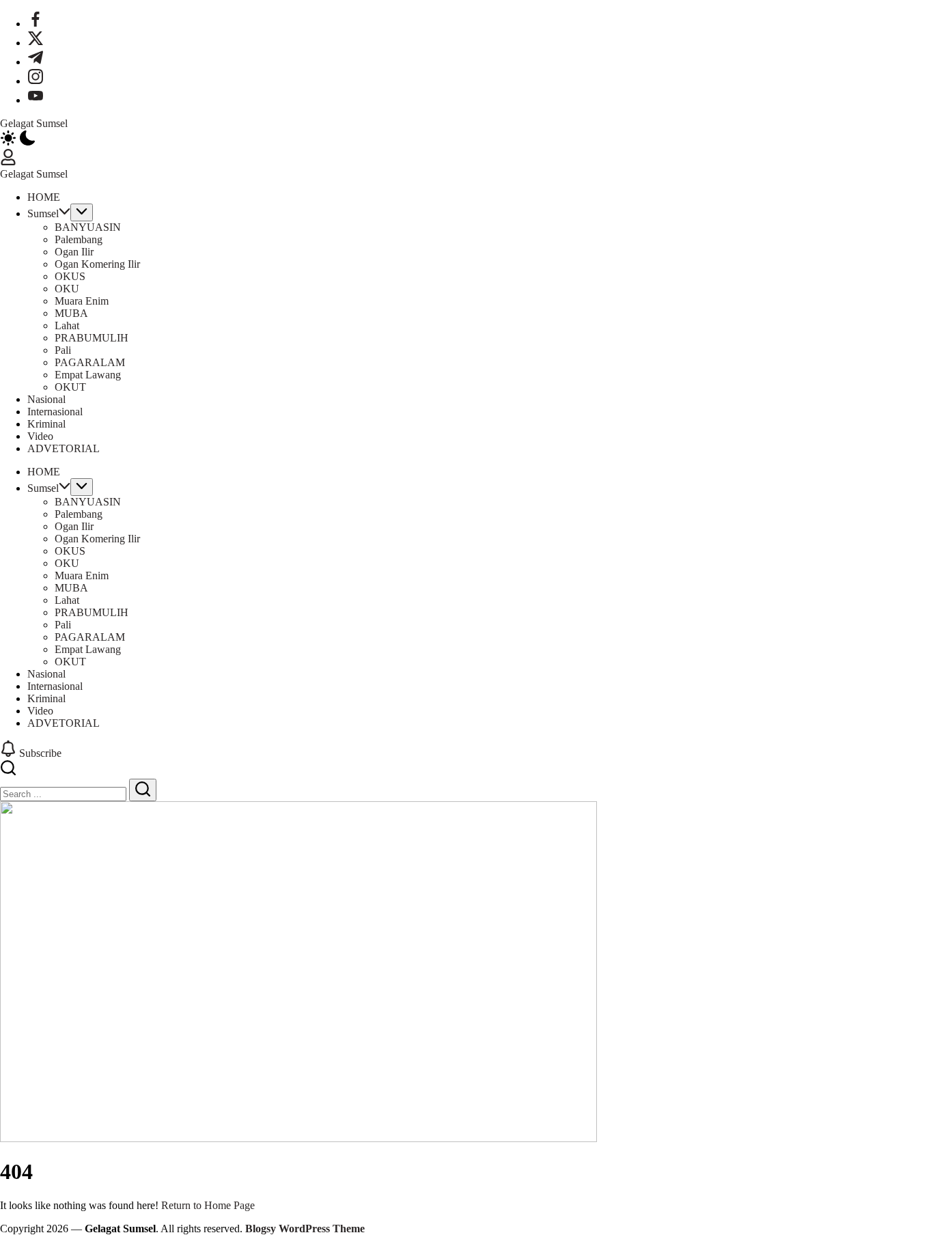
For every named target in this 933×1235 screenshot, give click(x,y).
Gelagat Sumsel (34, 123)
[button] (466, 139)
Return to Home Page (208, 1205)
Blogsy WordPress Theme (305, 1228)
